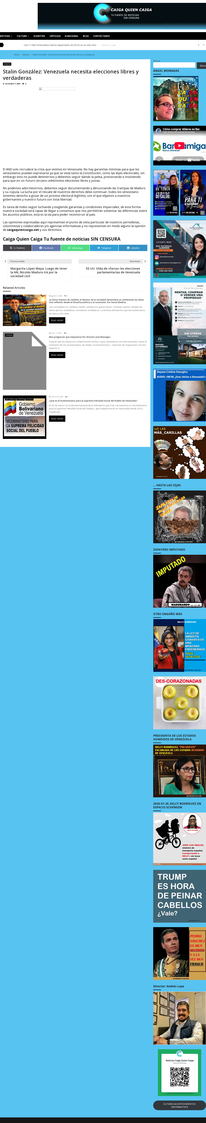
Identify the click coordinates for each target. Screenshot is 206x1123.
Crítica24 (55, 36)
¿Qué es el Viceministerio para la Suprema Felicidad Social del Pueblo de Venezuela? (93, 401)
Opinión (7, 64)
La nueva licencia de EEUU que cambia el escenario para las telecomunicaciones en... (67, 44)
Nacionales (10, 399)
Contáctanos (101, 36)
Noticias (5, 36)
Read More (57, 320)
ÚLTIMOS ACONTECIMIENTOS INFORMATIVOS (179, 1105)
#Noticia (9, 298)
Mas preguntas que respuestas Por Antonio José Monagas (79, 337)
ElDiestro (39, 36)
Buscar (156, 60)
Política (29, 399)
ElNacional (71, 36)
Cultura (22, 36)
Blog (86, 36)
